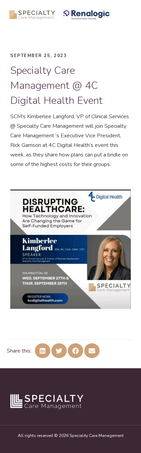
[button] (42, 350)
